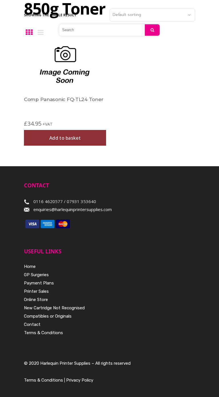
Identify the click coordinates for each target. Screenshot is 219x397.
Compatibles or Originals (48, 316)
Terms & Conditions (43, 332)
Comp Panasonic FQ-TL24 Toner (64, 99)
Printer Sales (36, 291)
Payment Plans (39, 283)
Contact (32, 324)
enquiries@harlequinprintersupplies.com (72, 209)
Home (30, 266)
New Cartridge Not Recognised (54, 307)
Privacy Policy (79, 380)
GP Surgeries (36, 274)
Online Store (36, 299)
